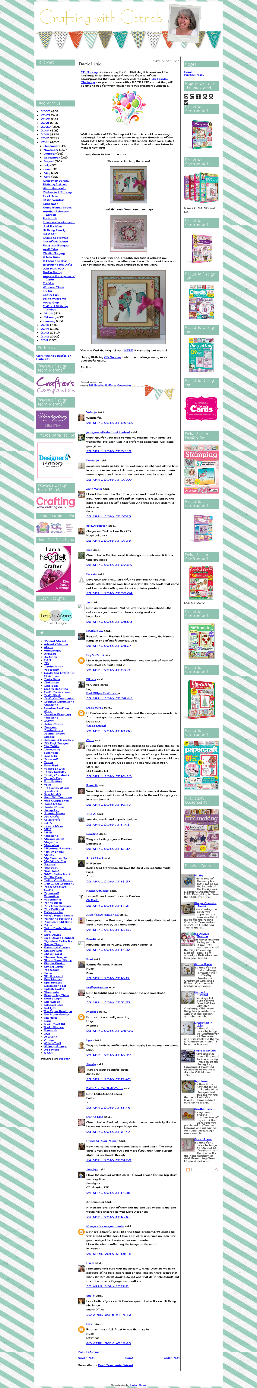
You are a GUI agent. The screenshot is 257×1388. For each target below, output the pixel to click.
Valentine (50, 1036)
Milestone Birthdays (58, 848)
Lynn (90, 1040)
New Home (51, 870)
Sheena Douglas (56, 957)
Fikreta (91, 679)
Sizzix (48, 972)
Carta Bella (52, 679)
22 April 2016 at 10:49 (109, 804)
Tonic (48, 1020)
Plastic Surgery (54, 253)
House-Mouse (54, 806)
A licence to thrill (55, 260)
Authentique (52, 650)
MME (48, 832)
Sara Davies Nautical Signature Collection (59, 939)
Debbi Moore (53, 723)
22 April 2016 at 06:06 (109, 422)
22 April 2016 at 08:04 (109, 593)
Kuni (89, 959)
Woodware (51, 1049)
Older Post (171, 1357)
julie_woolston (96, 525)
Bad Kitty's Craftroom (102, 693)
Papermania (52, 899)
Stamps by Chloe (56, 995)
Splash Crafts (54, 988)
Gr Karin (92, 900)
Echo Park (51, 765)
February (50, 317)
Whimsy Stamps (55, 1046)
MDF (47, 829)
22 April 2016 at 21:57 (108, 1002)
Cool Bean (50, 196)
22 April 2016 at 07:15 (108, 516)
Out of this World (55, 241)
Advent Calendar (56, 644)
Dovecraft (51, 759)
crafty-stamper (97, 987)
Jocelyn (92, 1169)
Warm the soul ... (54, 188)
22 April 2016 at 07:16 (108, 540)
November (51, 149)
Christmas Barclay (56, 180)
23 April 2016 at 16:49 (108, 1055)
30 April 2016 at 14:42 (108, 1314)
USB (47, 1033)
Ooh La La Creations (59, 883)
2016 (45, 142)
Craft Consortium (57, 692)
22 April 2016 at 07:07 (109, 479)
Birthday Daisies (55, 184)
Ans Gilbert (95, 858)
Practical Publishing (58, 921)
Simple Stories (54, 963)
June (48, 169)
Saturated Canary (57, 947)
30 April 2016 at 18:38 (108, 1343)
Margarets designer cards (105, 1226)
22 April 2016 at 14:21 (108, 905)
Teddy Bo (50, 1008)
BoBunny (50, 656)
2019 (45, 130)
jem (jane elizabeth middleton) (108, 432)
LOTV (48, 822)
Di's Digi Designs (56, 743)
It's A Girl (49, 233)
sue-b (90, 1295)
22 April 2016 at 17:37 (108, 949)
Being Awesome (54, 298)
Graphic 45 (52, 794)
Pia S (90, 1262)
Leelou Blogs (138, 1385)
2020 (46, 126)
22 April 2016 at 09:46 (109, 698)
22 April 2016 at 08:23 (109, 621)
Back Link (50, 218)
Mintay (49, 854)
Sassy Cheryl (53, 944)
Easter (48, 762)
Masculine (51, 845)
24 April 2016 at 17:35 (108, 1192)
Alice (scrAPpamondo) (102, 914)
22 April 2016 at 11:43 (108, 824)
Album (48, 647)
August (49, 161)
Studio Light (53, 998)
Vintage (49, 1040)
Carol (90, 740)
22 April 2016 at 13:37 (108, 848)
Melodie (92, 1011)
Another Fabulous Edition (56, 213)
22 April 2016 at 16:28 (108, 929)
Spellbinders (53, 979)
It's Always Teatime (201, 935)
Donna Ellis (94, 1116)
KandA (91, 938)
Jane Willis (94, 488)
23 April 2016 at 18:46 (108, 1107)
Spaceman (50, 203)
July (47, 165)
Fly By (47, 290)
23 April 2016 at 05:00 (110, 1030)
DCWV (49, 720)
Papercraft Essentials (51, 894)
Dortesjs (92, 460)
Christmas (51, 682)
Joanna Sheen (54, 813)
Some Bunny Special (58, 207)
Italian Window (53, 199)
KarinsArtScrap (97, 890)
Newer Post (86, 1357)
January (50, 321)
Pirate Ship (51, 302)
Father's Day (53, 778)
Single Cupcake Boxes (205, 904)
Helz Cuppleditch (56, 800)
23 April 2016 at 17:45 (108, 1079)
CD (46, 663)
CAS (47, 660)
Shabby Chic (53, 950)
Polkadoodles (53, 912)
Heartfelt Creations (58, 797)
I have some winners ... (59, 222)
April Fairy (50, 249)
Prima (48, 925)
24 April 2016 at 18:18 (108, 1217)
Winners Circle (53, 287)
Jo (88, 602)
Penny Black (53, 902)
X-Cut (48, 1052)
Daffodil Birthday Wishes (55, 308)
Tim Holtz (50, 1017)
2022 (45, 119)
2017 (45, 138)
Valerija (91, 412)
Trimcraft (50, 1030)
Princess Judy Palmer (102, 1140)
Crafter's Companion (59, 698)
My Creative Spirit (57, 858)
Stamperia (51, 992)
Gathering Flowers (201, 993)
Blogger (64, 1058)
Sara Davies (52, 934)
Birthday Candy (54, 230)
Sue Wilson (52, 1001)
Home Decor (53, 803)
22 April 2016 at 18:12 (108, 978)
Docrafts (50, 755)
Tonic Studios (54, 1027)
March (49, 313)
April (47, 176)
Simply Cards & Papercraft (55, 968)
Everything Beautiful (57, 264)
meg (89, 549)
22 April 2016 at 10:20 (109, 776)
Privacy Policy (194, 74)
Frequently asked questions (56, 789)
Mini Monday (54, 851)
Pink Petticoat (54, 909)
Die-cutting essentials (52, 751)
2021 (45, 122)
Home (129, 1357)
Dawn (90, 1323)
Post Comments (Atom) (115, 1365)
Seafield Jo (94, 630)
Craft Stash (52, 695)
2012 (45, 336)
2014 (45, 328)
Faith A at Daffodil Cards (104, 1088)
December (51, 145)
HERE (128, 350)
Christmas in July (203, 1024)
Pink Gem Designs (57, 905)
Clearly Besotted (56, 688)
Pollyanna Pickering (58, 918)
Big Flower (201, 1080)
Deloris (91, 574)
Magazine (51, 835)
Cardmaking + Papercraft (53, 668)
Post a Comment (90, 1351)
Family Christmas (56, 775)
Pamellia (92, 785)
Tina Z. (91, 813)
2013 (45, 332)
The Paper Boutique (58, 1011)
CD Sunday (89, 72)
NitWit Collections (57, 874)
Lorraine (92, 833)
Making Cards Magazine (54, 840)
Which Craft (52, 1043)
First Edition (53, 781)
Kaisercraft (52, 819)
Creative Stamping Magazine (57, 716)
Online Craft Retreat (58, 880)
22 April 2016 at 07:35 (109, 564)
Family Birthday (55, 771)
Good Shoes (203, 1139)
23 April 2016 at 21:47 (108, 1131)
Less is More (53, 826)
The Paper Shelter (56, 1014)
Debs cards (94, 707)
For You (48, 283)
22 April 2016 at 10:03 (109, 731)
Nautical (50, 864)
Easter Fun (51, 294)
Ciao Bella (51, 685)
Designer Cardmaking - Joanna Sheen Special (54, 731)
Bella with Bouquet (56, 245)
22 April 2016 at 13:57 (108, 881)
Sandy (91, 1064)
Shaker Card (53, 953)
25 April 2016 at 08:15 (109, 1253)
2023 (45, 115)
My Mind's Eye (55, 861)
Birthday (50, 653)
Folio (47, 784)
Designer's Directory (59, 739)
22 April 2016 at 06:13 (109, 451)
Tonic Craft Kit (54, 1024)
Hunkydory (51, 810)
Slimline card (53, 976)
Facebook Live (54, 768)
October (50, 153)
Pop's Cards (95, 655)
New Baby (51, 867)
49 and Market (55, 640)
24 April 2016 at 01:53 (109, 1160)
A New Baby (51, 256)
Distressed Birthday (57, 192)
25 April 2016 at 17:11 (107, 1286)
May (47, 172)
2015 (45, 324)
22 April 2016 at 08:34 (109, 645)
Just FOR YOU (53, 268)
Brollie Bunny (52, 272)
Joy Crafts (51, 816)
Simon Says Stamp (58, 960)
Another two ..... (204, 1108)
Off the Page (53, 877)
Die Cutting (52, 746)
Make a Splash (205, 1050)
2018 (45, 134)
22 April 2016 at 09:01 (109, 670)
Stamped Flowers (55, 237)
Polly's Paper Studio (58, 915)
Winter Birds (203, 964)
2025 (45, 111)
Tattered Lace (54, 1004)
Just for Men (52, 226)
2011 (44, 340)
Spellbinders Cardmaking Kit (55, 984)
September (52, 157)
